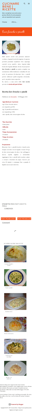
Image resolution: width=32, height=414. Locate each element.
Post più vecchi (24, 219)
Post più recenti (8, 219)
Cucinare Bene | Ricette (10, 6)
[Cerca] (24, 3)
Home (4, 22)
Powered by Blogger (17, 404)
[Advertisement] (16, 184)
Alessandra (13, 97)
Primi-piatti (15, 204)
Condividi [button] (8, 209)
